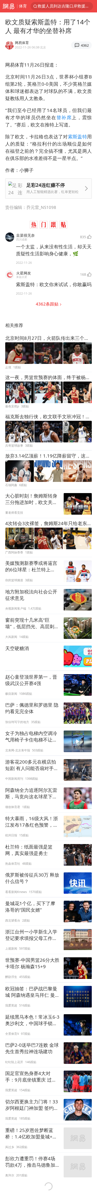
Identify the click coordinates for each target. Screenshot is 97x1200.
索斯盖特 (77, 136)
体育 (23, 6)
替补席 (64, 117)
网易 (8, 6)
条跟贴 (47, 304)
